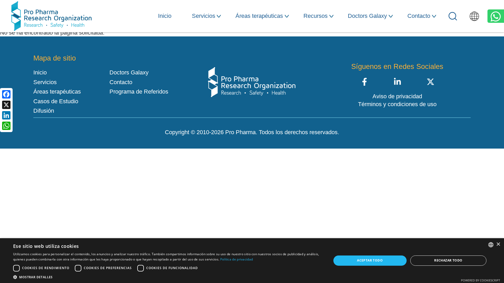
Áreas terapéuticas (259, 16)
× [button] (498, 244)
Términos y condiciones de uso (397, 104)
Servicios (203, 16)
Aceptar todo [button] (370, 260)
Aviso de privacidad (397, 96)
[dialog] (252, 260)
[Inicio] (51, 16)
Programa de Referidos (138, 92)
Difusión (43, 111)
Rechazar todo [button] (448, 260)
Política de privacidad (236, 259)
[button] (167, 276)
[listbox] (491, 244)
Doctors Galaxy (367, 16)
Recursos (315, 16)
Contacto (418, 16)
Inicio (164, 16)
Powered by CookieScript (480, 280)
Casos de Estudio (55, 101)
